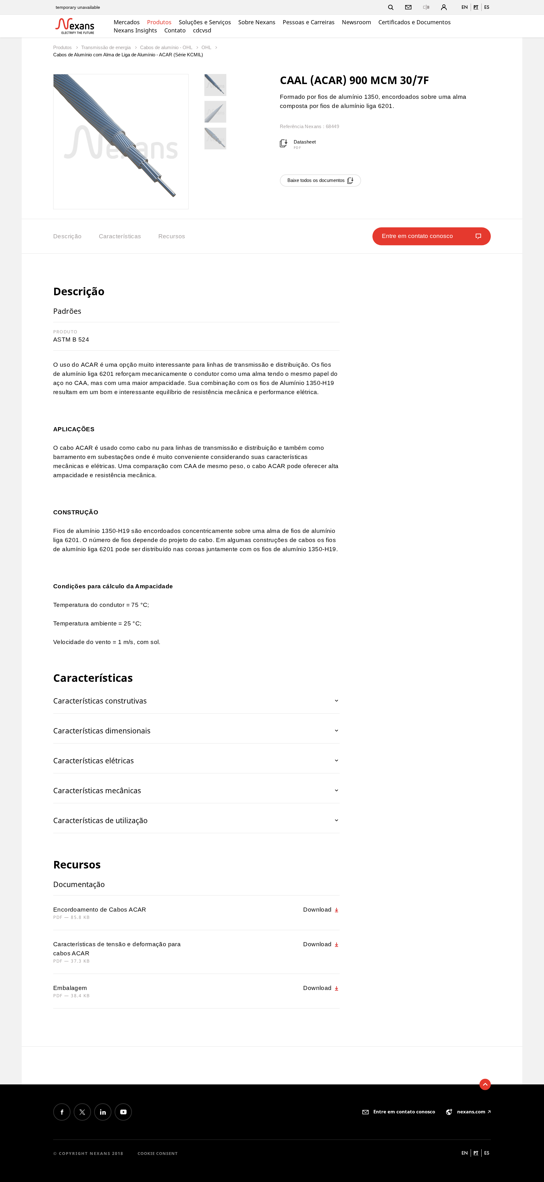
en (465, 7)
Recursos (171, 236)
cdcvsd (202, 30)
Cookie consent (158, 1153)
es (486, 7)
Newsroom (356, 22)
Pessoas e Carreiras (309, 22)
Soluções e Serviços (205, 22)
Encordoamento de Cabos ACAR (99, 909)
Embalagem (70, 988)
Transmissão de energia (106, 47)
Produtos (159, 22)
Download (318, 909)
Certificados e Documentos (414, 22)
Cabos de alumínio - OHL (166, 47)
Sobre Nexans (256, 22)
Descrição (67, 236)
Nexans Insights (135, 30)
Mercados (127, 22)
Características (120, 236)
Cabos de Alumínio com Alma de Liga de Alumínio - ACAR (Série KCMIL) (128, 54)
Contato (175, 30)
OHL (206, 47)
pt (475, 7)
